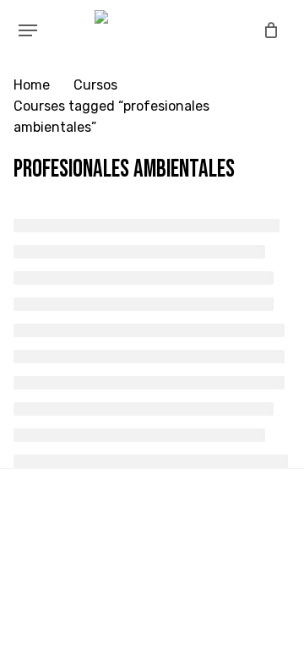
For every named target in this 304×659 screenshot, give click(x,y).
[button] (28, 30)
